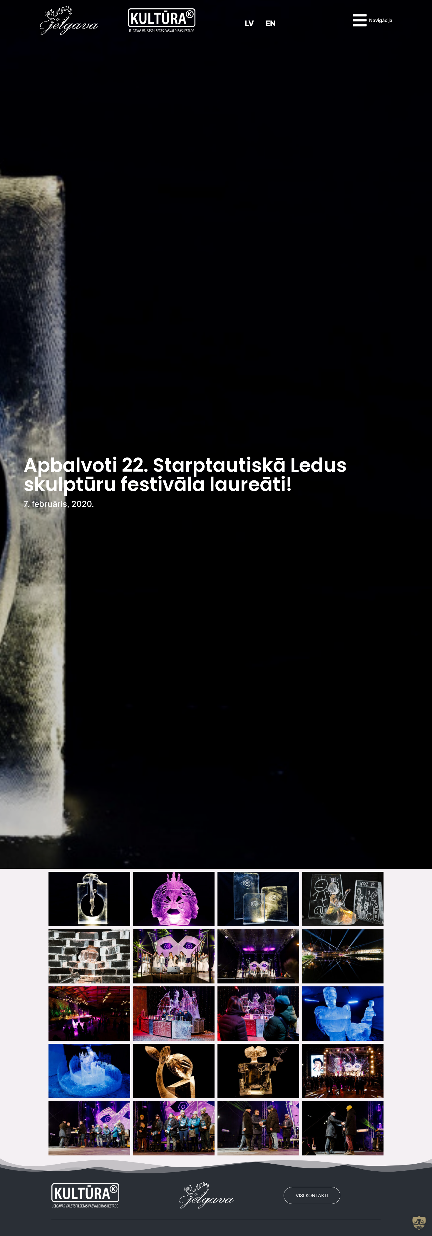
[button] (419, 1223)
